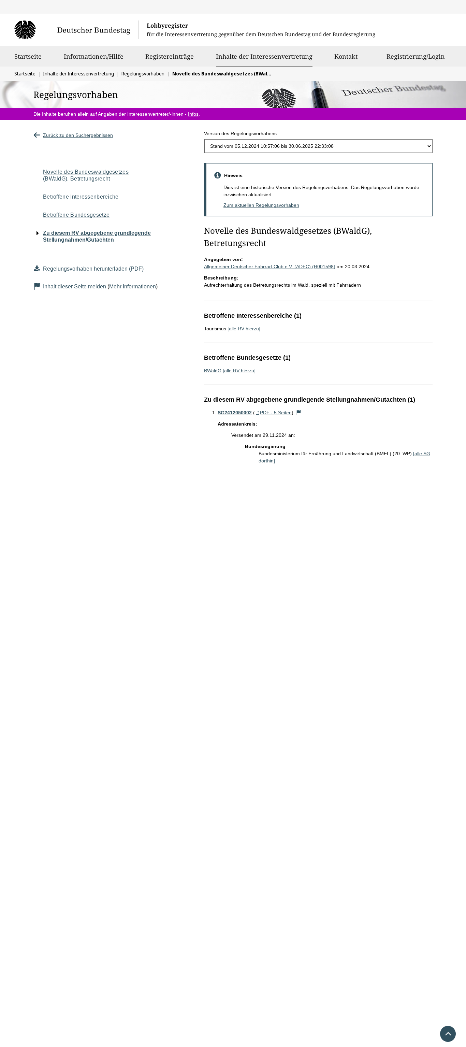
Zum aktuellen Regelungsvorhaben (261, 205)
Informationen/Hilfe (93, 56)
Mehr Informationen (132, 286)
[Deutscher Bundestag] (76, 29)
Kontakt (346, 56)
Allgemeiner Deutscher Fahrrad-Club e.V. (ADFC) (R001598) (269, 266)
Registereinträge (169, 56)
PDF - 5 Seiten (276, 412)
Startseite (28, 56)
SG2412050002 (235, 412)
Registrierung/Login (416, 56)
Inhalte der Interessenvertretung (264, 56)
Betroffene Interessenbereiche (81, 197)
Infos (193, 114)
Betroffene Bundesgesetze (76, 215)
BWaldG (212, 370)
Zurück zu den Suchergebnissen (78, 135)
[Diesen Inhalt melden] (298, 412)
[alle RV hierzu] (244, 328)
